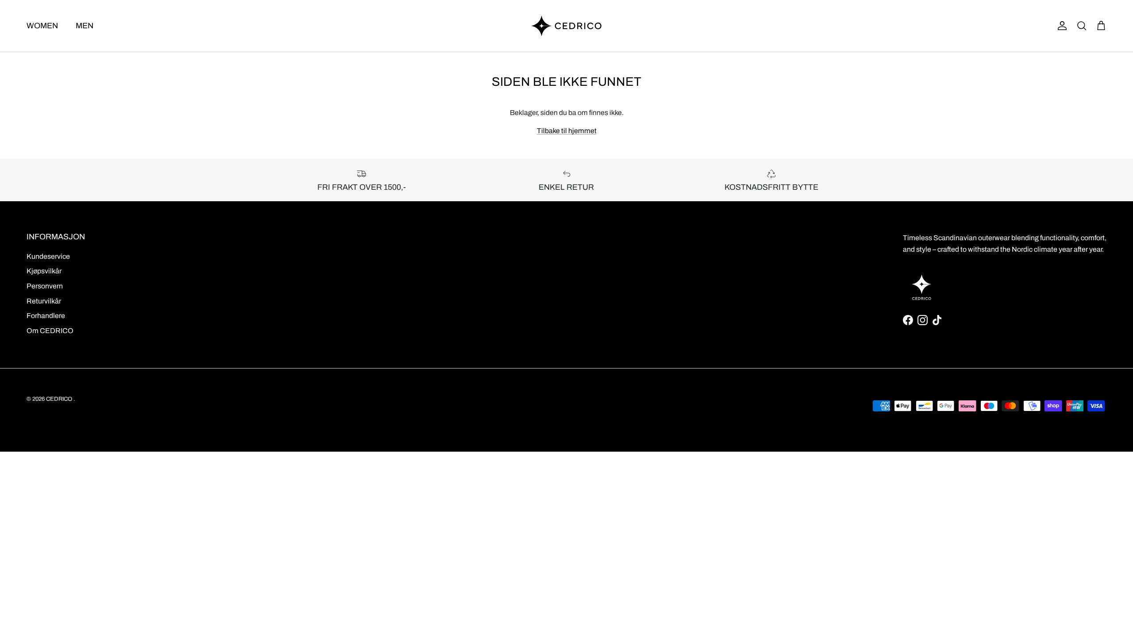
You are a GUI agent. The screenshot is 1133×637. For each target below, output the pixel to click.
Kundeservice (48, 256)
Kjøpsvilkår (44, 271)
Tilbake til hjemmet (567, 130)
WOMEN (42, 25)
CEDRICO (59, 399)
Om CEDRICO (50, 330)
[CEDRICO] (566, 26)
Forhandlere (46, 315)
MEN (84, 25)
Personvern (45, 286)
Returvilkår (44, 301)
